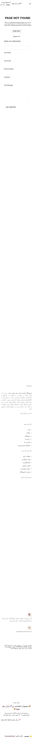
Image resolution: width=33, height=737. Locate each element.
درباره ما (29, 385)
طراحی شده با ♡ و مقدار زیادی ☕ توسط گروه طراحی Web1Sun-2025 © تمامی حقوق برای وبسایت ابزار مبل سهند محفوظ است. (18, 647)
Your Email (7, 61)
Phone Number (8, 69)
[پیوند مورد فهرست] (16, 546)
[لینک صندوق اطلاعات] (16, 124)
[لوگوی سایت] (16, 3)
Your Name (7, 52)
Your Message (8, 85)
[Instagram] (29, 418)
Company (7, 77)
